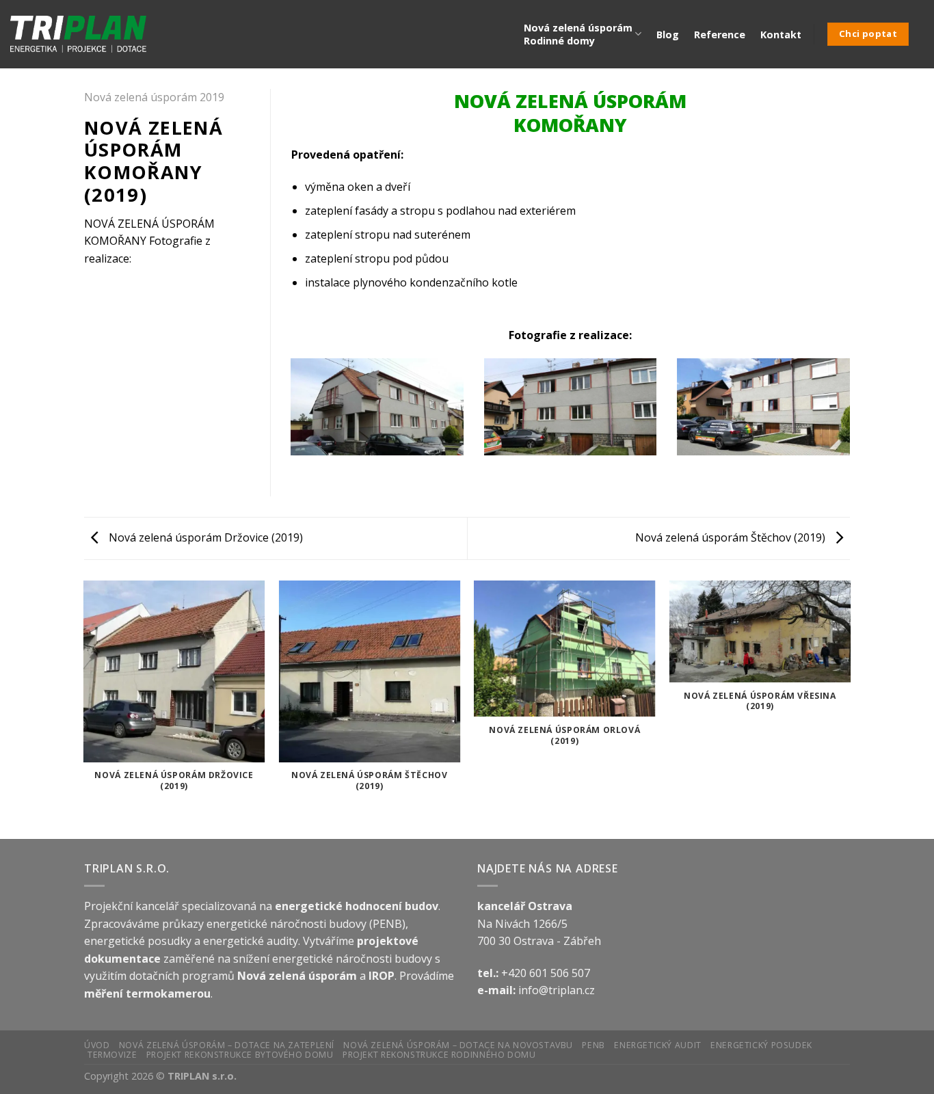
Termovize (112, 1054)
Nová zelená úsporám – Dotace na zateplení (226, 1045)
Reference (719, 34)
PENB (593, 1045)
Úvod (96, 1045)
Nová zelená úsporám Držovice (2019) (204, 537)
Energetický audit (657, 1045)
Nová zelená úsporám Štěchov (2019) (731, 537)
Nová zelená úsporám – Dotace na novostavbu (458, 1045)
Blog (667, 34)
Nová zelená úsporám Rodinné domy (578, 34)
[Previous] (288, 416)
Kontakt (780, 34)
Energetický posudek (761, 1045)
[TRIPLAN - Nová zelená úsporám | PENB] (78, 34)
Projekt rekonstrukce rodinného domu (439, 1054)
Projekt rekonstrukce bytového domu (240, 1054)
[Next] (852, 416)
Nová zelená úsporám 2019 (154, 97)
